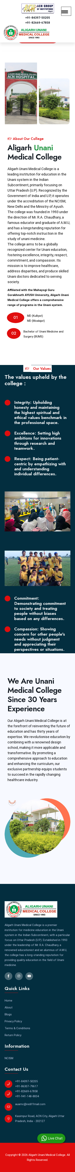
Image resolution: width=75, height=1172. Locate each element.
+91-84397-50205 (37, 17)
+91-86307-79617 (26, 1086)
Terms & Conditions (17, 1028)
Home (8, 1000)
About (8, 1007)
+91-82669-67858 (37, 22)
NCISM (9, 1058)
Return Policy (13, 1035)
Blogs (8, 1014)
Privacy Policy (13, 1021)
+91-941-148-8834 (27, 1096)
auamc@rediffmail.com (30, 1104)
